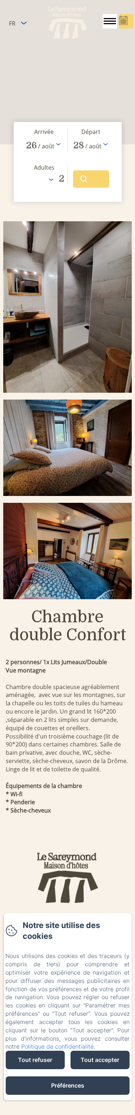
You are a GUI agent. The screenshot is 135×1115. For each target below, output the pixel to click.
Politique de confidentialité (57, 1046)
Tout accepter (100, 1059)
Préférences (67, 1085)
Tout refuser (35, 1059)
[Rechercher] (91, 179)
